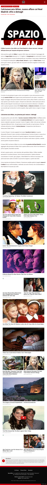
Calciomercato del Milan (7, 6)
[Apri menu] (45, 2)
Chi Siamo (17, 470)
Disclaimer (30, 470)
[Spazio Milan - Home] (23, 2)
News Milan (16, 6)
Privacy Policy (23, 470)
